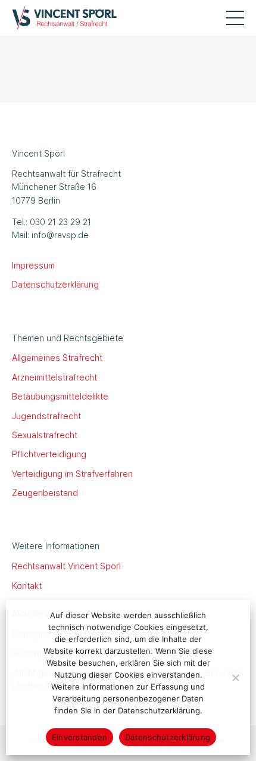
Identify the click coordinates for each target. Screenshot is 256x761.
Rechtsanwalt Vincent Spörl (66, 565)
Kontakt (27, 585)
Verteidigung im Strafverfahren (72, 473)
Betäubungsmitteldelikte (60, 396)
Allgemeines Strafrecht (57, 357)
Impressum (33, 265)
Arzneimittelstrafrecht (54, 377)
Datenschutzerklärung (55, 284)
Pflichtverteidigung (49, 453)
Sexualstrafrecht (44, 434)
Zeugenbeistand (45, 492)
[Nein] (235, 678)
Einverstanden (79, 737)
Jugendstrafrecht (46, 415)
